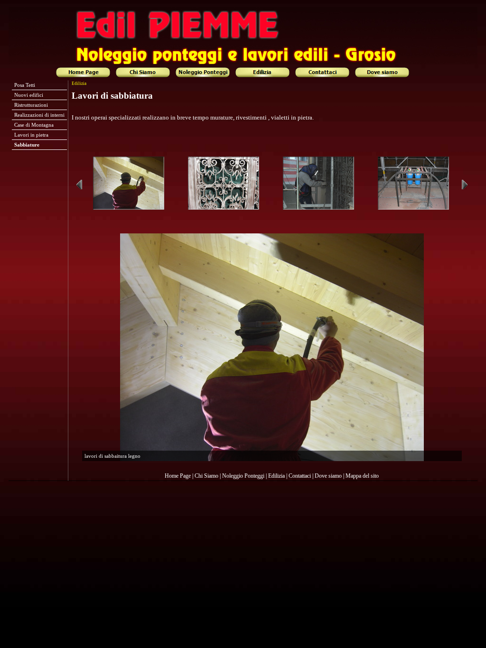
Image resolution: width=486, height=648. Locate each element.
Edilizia (276, 475)
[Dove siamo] (383, 72)
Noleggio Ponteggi (243, 475)
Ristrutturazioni (31, 105)
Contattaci (300, 475)
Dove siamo (328, 475)
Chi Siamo (206, 475)
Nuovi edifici (28, 95)
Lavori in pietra (31, 135)
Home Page (178, 475)
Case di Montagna (34, 125)
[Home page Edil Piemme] (84, 72)
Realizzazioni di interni (39, 115)
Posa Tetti (24, 85)
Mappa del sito (362, 475)
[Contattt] (323, 72)
